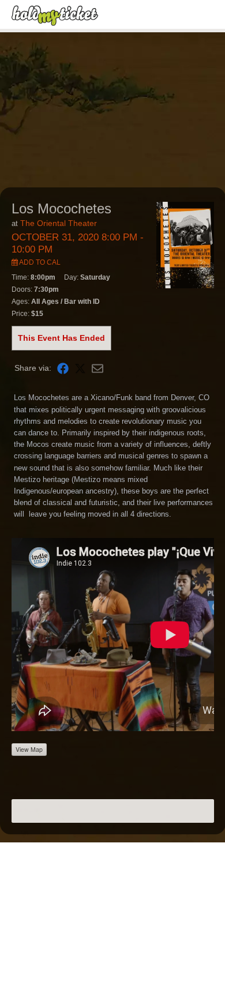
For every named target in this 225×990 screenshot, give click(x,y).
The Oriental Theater (58, 223)
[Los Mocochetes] (185, 244)
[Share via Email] (97, 368)
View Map (29, 749)
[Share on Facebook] (63, 368)
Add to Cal (39, 262)
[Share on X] (80, 368)
